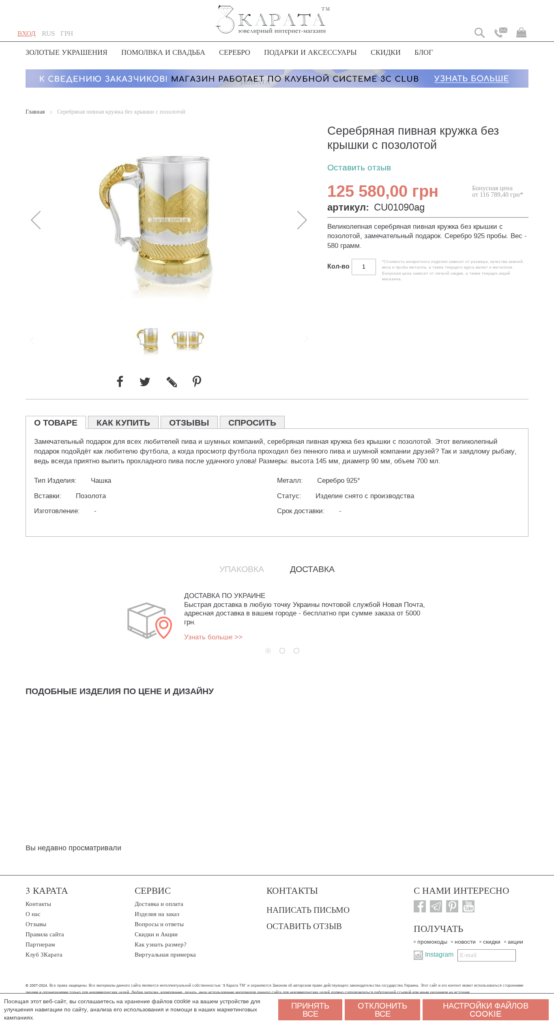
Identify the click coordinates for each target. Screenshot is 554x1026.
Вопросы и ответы (159, 924)
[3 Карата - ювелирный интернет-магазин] (273, 14)
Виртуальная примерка (165, 954)
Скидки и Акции (156, 934)
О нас (33, 914)
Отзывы (36, 924)
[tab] (56, 422)
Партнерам (40, 944)
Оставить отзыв (359, 167)
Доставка (312, 569)
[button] (48, 34)
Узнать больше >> (213, 637)
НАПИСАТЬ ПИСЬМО (308, 909)
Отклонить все (382, 1009)
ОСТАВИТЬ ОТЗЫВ (304, 925)
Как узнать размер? (161, 944)
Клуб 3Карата (44, 954)
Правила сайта (45, 934)
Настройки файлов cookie (485, 1009)
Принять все (310, 1009)
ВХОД (26, 33)
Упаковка (241, 569)
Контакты (38, 904)
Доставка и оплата (159, 904)
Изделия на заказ (157, 914)
